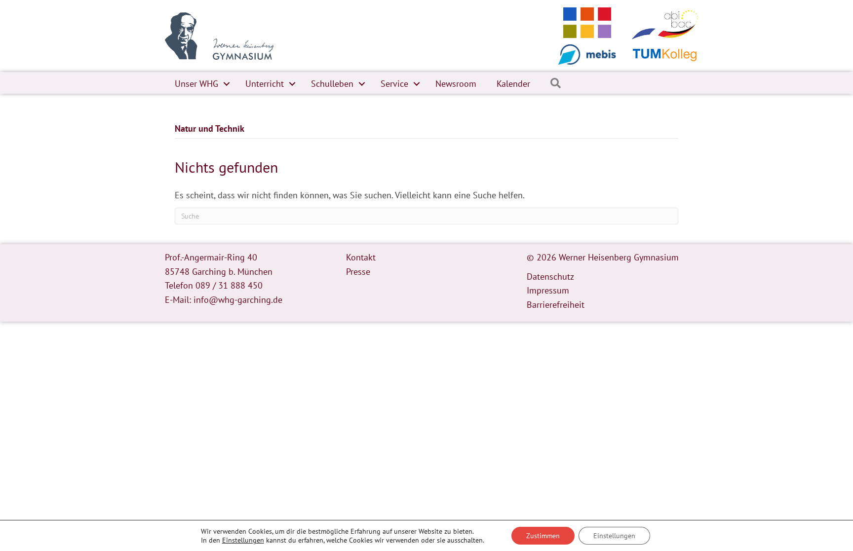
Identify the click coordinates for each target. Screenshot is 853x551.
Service (394, 83)
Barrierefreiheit (555, 304)
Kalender (513, 83)
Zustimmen (543, 535)
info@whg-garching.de (238, 299)
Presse (358, 271)
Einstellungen (243, 540)
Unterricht (264, 83)
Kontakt (361, 257)
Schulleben (332, 83)
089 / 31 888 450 (229, 285)
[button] (226, 83)
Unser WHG (196, 83)
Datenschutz (550, 276)
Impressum (548, 290)
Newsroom (455, 83)
